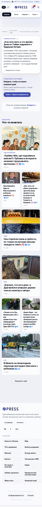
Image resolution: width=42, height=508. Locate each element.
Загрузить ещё (21, 381)
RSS (17, 429)
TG (5, 429)
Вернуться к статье (12, 70)
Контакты (20, 422)
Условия (30, 495)
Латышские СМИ (13, 32)
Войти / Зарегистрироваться (17, 94)
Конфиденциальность (16, 495)
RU (4, 7)
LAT (8, 7)
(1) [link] (17, 164)
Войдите (31, 105)
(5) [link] (22, 244)
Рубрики (25, 14)
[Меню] (38, 7)
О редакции (8, 422)
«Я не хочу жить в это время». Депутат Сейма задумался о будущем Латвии (29, 32)
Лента (16, 14)
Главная (4, 31)
